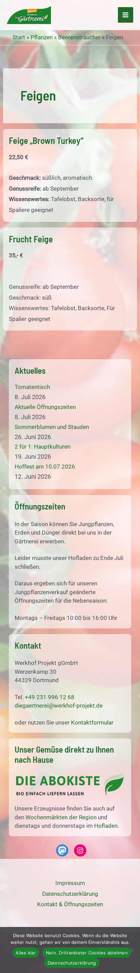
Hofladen (106, 825)
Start (19, 37)
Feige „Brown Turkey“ (46, 140)
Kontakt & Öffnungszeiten (70, 904)
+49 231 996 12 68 (49, 697)
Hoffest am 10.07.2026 (45, 466)
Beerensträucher (79, 37)
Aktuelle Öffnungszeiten (45, 407)
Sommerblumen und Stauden (52, 427)
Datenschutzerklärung (72, 963)
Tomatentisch (32, 387)
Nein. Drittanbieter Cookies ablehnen (87, 952)
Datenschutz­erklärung (70, 893)
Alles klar (26, 952)
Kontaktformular (92, 722)
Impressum (70, 883)
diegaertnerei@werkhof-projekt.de (59, 705)
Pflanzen (42, 37)
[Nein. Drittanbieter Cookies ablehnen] (131, 950)
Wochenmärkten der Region (61, 817)
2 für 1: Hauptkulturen (42, 446)
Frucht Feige (31, 239)
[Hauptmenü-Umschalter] (126, 15)
